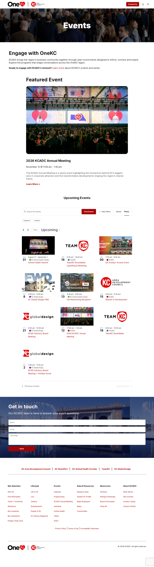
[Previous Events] (23, 230)
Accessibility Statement (89, 528)
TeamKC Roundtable (115, 333)
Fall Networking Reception (79, 299)
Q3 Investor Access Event (117, 262)
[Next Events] (28, 230)
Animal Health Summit (38, 262)
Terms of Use (73, 528)
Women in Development (116, 299)
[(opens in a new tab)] (77, 282)
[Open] (143, 4)
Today (35, 230)
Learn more (58, 68)
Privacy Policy (60, 528)
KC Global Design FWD (38, 299)
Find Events (89, 212)
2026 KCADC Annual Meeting (48, 161)
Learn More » (33, 184)
